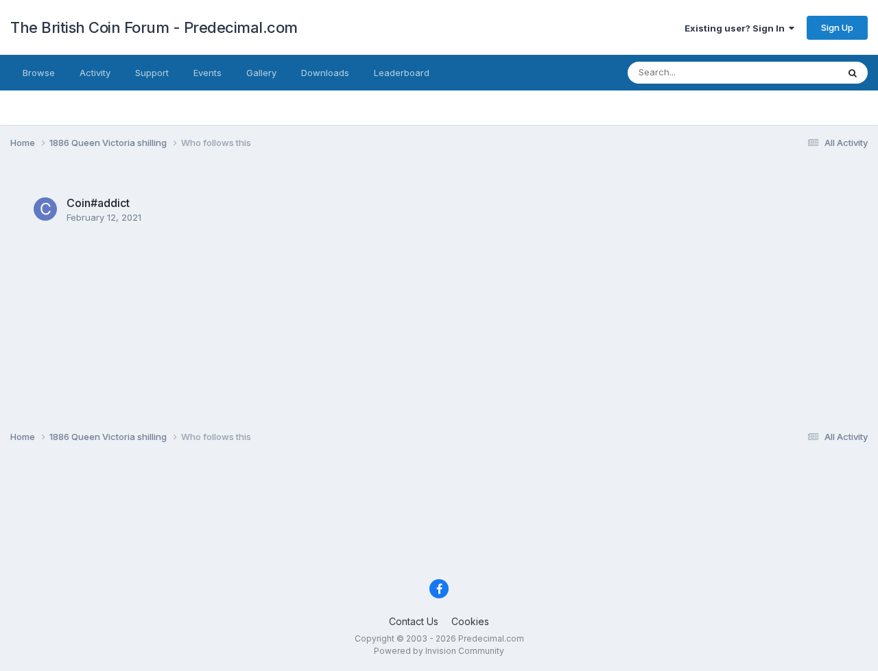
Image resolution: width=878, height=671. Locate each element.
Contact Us (413, 621)
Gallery (261, 72)
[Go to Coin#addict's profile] (45, 209)
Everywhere (795, 72)
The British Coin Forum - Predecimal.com (154, 27)
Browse (39, 72)
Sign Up (837, 27)
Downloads (325, 72)
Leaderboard (401, 72)
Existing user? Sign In (737, 28)
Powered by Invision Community (439, 651)
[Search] (853, 73)
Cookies (470, 621)
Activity (95, 72)
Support (152, 72)
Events (207, 72)
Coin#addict (98, 203)
